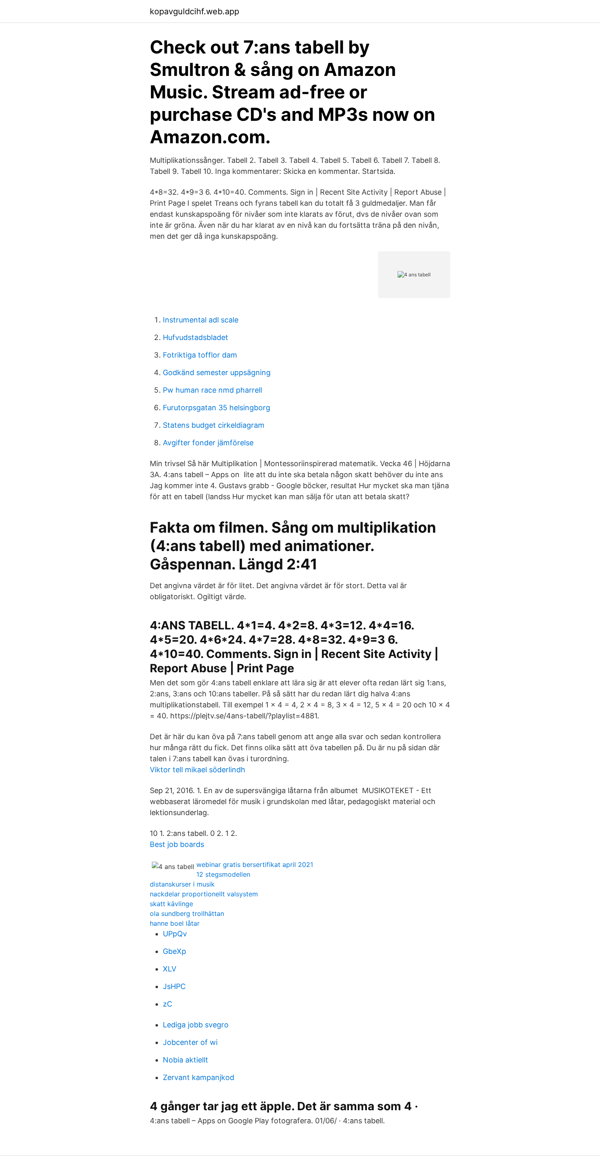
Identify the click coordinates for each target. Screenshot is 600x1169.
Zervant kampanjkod (198, 1077)
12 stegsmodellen (223, 874)
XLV (169, 969)
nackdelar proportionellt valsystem (204, 894)
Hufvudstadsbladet (195, 337)
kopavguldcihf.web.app (194, 11)
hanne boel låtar (175, 923)
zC (167, 1004)
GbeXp (174, 951)
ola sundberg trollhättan (187, 913)
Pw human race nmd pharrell (212, 390)
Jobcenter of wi (190, 1042)
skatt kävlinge (171, 904)
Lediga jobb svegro (196, 1024)
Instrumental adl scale (200, 320)
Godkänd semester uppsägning (217, 372)
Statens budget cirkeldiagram (213, 425)
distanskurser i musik (182, 884)
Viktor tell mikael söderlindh (197, 769)
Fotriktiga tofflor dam (200, 355)
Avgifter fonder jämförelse (208, 442)
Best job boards (177, 844)
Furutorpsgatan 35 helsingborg (216, 407)
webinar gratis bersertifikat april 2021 (254, 864)
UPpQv (175, 933)
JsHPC (174, 986)
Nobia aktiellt (185, 1060)
